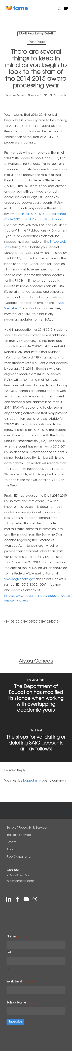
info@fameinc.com (20, 881)
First (9, 952)
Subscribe (15, 1021)
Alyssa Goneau (17, 95)
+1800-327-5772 (18, 875)
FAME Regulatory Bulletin (36, 33)
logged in (30, 780)
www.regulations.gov (19, 579)
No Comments (58, 95)
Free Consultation (19, 856)
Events (11, 842)
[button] (66, 8)
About (11, 849)
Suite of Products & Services (27, 827)
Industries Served (19, 835)
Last (9, 969)
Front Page (37, 42)
